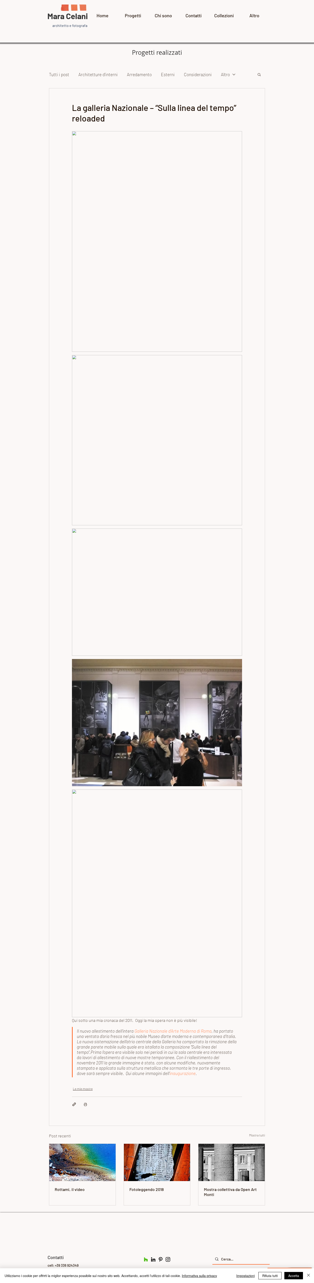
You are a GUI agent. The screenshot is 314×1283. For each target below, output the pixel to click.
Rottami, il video (70, 1189)
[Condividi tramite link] (74, 1104)
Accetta (293, 1275)
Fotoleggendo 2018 (146, 1189)
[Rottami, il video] (82, 1162)
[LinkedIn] (153, 1259)
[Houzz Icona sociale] (146, 1259)
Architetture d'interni (98, 74)
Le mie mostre (83, 1089)
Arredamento (139, 74)
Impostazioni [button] (245, 1275)
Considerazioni (198, 74)
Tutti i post (59, 74)
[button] (259, 74)
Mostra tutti (257, 1135)
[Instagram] (168, 1259)
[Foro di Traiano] (231, 1162)
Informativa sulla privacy (199, 1275)
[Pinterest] (160, 1259)
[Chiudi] (308, 1275)
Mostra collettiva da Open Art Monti (230, 1192)
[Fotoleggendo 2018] (157, 1162)
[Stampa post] (85, 1104)
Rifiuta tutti (270, 1275)
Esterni (168, 74)
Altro (225, 74)
